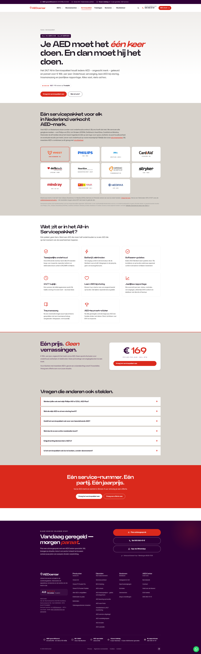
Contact (145, 584)
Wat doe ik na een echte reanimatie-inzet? (61, 431)
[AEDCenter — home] (37, 8)
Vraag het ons (125, 198)
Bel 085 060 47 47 (138, 541)
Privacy (90, 649)
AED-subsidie (100, 627)
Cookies (112, 649)
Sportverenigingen (125, 584)
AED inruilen (100, 623)
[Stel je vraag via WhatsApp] (196, 649)
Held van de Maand (148, 588)
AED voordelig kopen (102, 618)
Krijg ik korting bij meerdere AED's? (58, 441)
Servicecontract (101, 580)
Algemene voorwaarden (101, 649)
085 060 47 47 (147, 597)
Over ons (145, 576)
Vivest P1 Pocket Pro (79, 584)
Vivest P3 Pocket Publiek (81, 588)
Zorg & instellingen (125, 597)
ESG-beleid (146, 593)
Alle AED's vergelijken (79, 593)
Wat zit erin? (75, 94)
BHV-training (100, 584)
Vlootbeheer (120, 8)
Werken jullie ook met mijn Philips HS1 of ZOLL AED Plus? (66, 401)
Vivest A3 (76, 580)
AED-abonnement (102, 576)
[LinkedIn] (159, 649)
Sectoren (108, 8)
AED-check (99, 588)
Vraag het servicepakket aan (53, 94)
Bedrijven (122, 576)
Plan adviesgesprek (138, 532)
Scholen (122, 588)
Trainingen (98, 8)
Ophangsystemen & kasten (82, 605)
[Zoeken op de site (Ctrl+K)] (138, 8)
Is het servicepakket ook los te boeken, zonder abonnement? (68, 451)
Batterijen (76, 601)
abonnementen (117, 138)
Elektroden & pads (79, 597)
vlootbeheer (78, 140)
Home (42, 30)
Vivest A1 (76, 576)
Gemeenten (123, 593)
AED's (59, 8)
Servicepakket (86, 8)
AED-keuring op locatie (103, 599)
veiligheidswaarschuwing (48, 200)
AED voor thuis (101, 603)
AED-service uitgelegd (103, 614)
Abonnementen (71, 8)
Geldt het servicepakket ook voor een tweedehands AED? (67, 421)
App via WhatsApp (138, 549)
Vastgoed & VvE (124, 580)
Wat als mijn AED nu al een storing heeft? (60, 411)
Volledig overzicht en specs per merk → (137, 205)
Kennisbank (146, 580)
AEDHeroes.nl (57, 607)
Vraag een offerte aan (114, 496)
